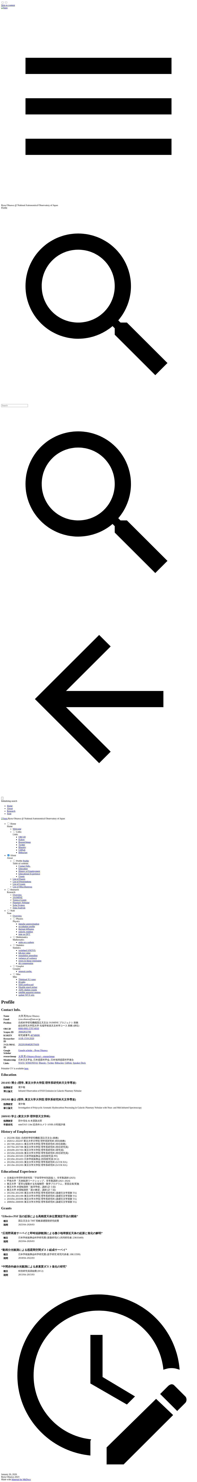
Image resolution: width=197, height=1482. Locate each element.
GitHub (68, 1063)
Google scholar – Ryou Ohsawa (32, 1050)
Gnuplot (16, 969)
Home (10, 806)
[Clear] (2, 798)
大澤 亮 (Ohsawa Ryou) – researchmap (36, 1056)
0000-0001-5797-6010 (28, 1028)
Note (9, 813)
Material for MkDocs (21, 1479)
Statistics (17, 948)
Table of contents (20, 863)
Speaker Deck (79, 1063)
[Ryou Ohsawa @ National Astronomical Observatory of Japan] (4, 8)
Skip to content (8, 5)
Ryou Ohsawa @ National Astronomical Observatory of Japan (36, 818)
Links (15, 834)
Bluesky (42, 1063)
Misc (15, 977)
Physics (16, 921)
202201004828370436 (28, 1044)
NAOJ (21, 1063)
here (26, 1068)
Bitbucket (59, 1063)
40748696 (35, 1035)
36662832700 (24, 1032)
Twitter (50, 1063)
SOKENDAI (32, 1063)
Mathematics (18, 939)
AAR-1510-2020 (26, 1038)
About (10, 808)
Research (11, 811)
